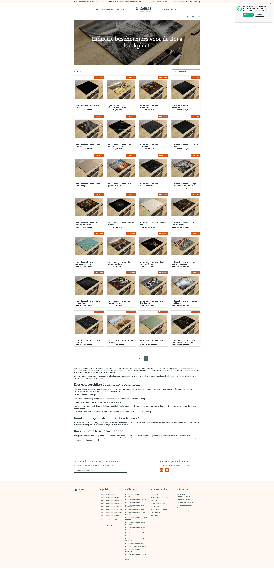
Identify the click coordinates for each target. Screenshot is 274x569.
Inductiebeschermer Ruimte (135, 554)
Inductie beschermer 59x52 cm (111, 500)
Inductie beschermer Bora (109, 497)
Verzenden (155, 515)
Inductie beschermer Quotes (136, 547)
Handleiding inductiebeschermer (184, 495)
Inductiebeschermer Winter (135, 533)
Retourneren (155, 512)
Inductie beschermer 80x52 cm (111, 512)
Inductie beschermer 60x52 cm (111, 503)
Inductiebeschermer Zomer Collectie (135, 513)
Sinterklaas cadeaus (184, 505)
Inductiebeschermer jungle (135, 527)
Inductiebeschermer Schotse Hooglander (136, 518)
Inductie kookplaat (183, 499)
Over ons (154, 494)
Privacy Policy (262, 10)
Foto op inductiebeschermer (110, 526)
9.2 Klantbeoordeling (187, 2)
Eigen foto (121, 9)
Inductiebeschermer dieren (135, 544)
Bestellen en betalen (158, 503)
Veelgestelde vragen (159, 509)
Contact (154, 500)
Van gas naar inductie (185, 502)
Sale (178, 514)
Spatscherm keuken (170, 9)
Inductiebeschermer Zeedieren (136, 536)
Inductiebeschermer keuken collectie (135, 540)
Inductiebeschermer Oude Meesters (135, 523)
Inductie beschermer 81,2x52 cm (110, 516)
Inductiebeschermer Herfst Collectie (135, 506)
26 (140, 358)
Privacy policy (156, 506)
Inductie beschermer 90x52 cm (111, 520)
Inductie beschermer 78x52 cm (111, 509)
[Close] (271, 3)
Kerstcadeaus (182, 508)
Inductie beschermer (104, 9)
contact (138, 412)
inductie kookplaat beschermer (100, 436)
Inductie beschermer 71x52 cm (111, 506)
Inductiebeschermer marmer (136, 499)
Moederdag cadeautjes (185, 511)
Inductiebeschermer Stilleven (136, 530)
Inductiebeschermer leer (134, 510)
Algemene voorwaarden (160, 497)
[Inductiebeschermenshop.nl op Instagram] (161, 470)
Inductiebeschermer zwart (135, 502)
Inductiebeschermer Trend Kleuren (135, 495)
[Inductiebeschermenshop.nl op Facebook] (167, 470)
